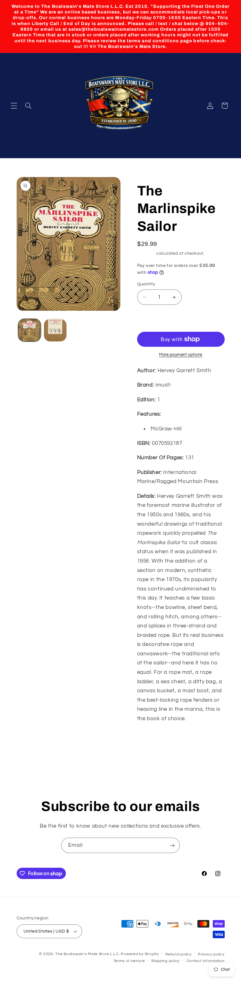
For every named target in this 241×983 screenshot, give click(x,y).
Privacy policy (211, 954)
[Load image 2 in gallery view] (55, 330)
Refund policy (178, 954)
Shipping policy (165, 961)
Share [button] (150, 738)
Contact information (205, 961)
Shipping (146, 254)
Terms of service (129, 961)
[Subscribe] (172, 845)
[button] (14, 105)
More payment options (180, 355)
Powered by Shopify (140, 954)
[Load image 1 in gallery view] (29, 330)
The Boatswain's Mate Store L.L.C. (87, 954)
